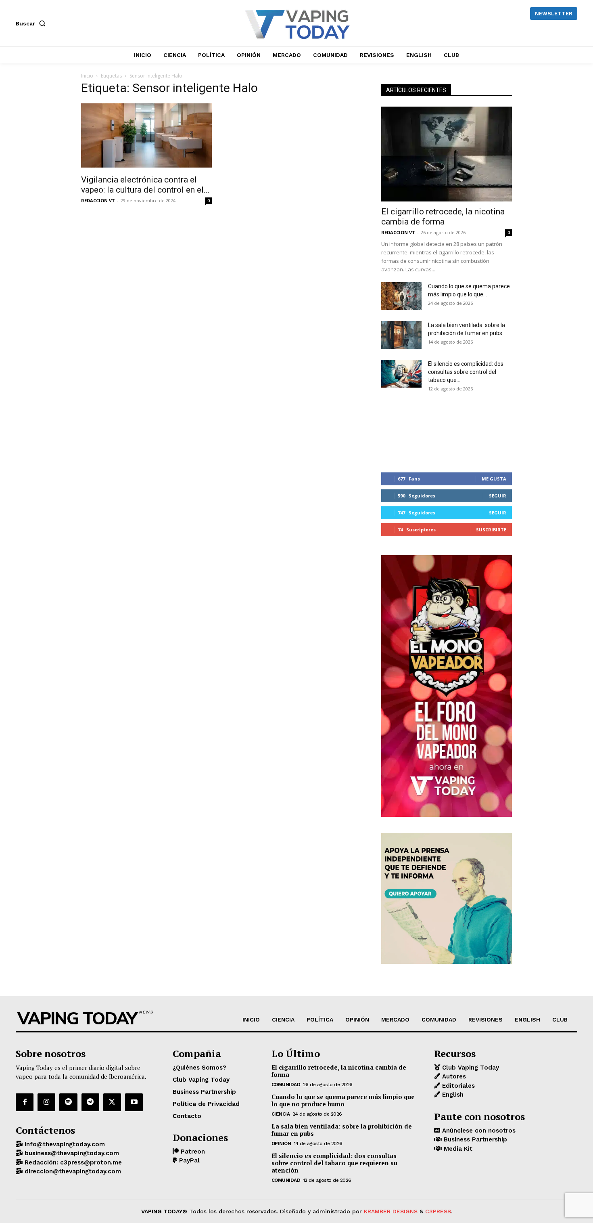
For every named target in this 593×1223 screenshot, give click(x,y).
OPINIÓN (281, 1143)
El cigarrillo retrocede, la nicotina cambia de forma (443, 217)
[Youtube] (134, 1102)
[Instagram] (46, 1102)
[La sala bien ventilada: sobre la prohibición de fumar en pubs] (401, 335)
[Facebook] (24, 1102)
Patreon (192, 1151)
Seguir (497, 496)
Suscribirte (491, 530)
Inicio (87, 75)
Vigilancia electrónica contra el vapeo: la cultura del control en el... (145, 185)
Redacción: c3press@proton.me (72, 1162)
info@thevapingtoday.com (64, 1144)
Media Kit (457, 1148)
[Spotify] (68, 1102)
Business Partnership (474, 1139)
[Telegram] (90, 1102)
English (452, 1094)
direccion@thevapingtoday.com (72, 1171)
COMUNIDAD (286, 1084)
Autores (453, 1076)
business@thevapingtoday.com (71, 1153)
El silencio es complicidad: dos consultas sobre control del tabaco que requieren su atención (334, 1163)
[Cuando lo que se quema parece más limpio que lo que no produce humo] (401, 296)
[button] (32, 23)
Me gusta (494, 479)
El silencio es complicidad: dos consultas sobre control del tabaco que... (465, 372)
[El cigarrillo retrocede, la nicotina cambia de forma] (446, 154)
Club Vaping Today (469, 1067)
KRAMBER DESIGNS (391, 1211)
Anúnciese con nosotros (478, 1130)
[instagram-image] (403, 431)
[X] (112, 1102)
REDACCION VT (98, 200)
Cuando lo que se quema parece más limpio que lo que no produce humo (343, 1100)
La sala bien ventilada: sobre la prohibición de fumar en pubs (341, 1129)
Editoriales (457, 1085)
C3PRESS (438, 1211)
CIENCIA (280, 1114)
